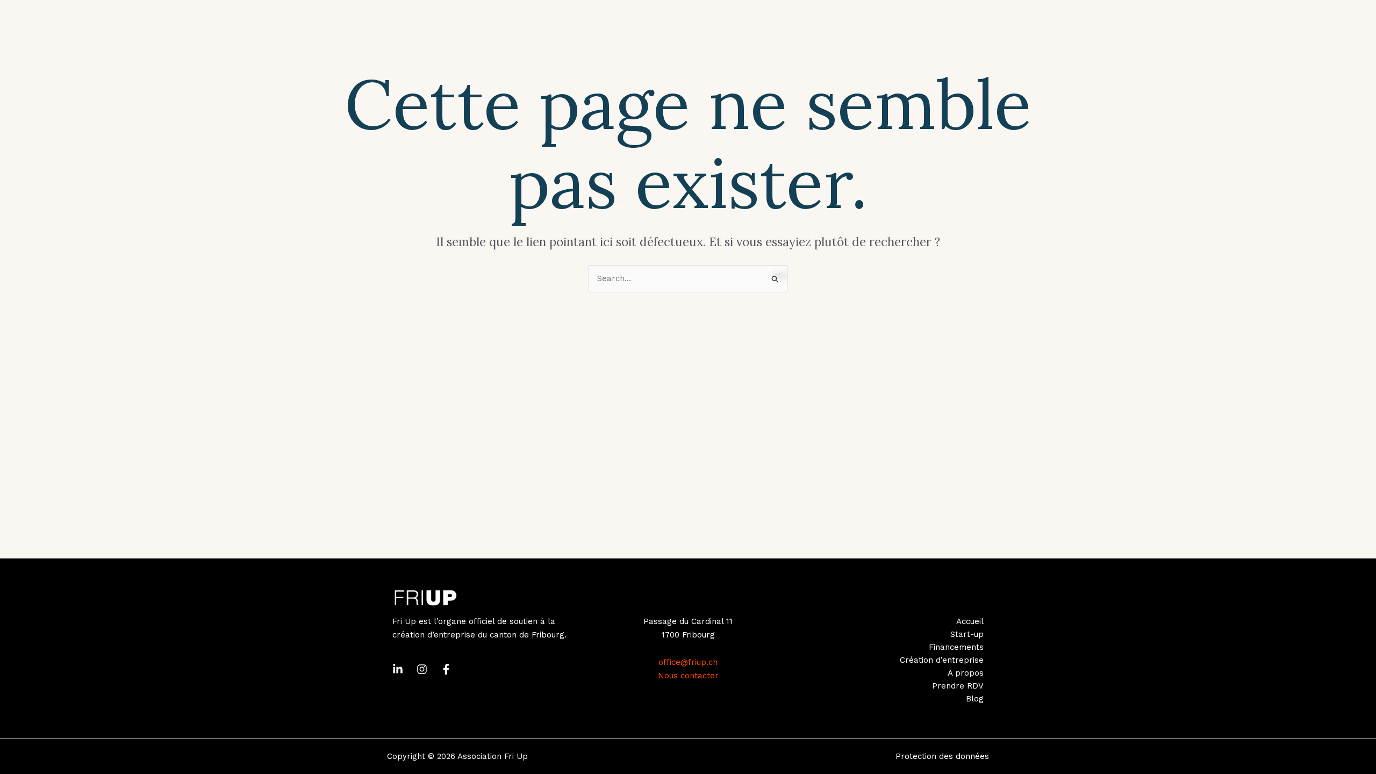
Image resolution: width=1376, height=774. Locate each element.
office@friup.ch (688, 662)
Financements (956, 647)
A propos (966, 673)
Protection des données (942, 756)
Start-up (967, 634)
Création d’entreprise (942, 660)
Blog (975, 699)
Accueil (970, 621)
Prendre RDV (958, 686)
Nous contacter (688, 675)
